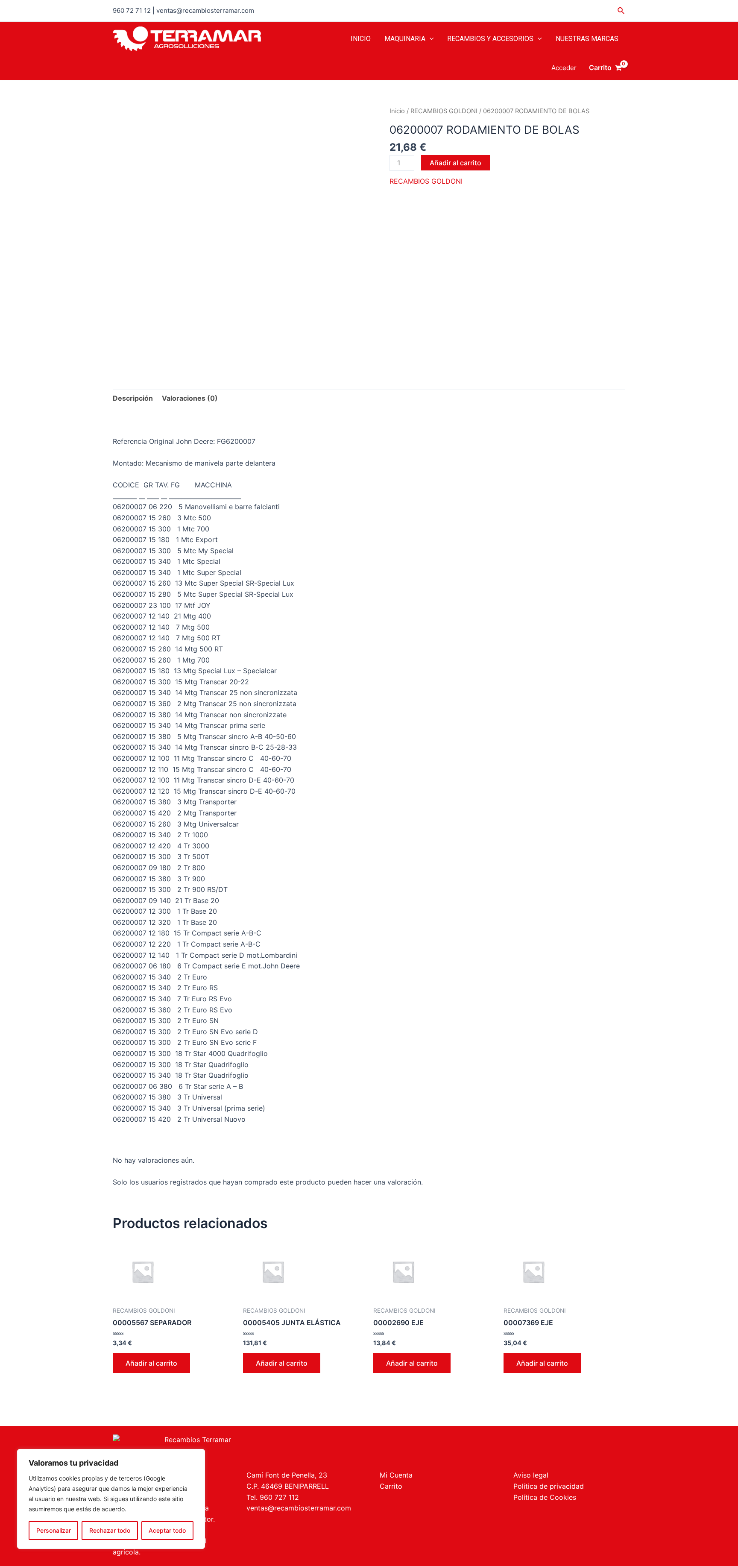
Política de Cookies (544, 1497)
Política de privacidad (548, 1486)
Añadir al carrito (455, 162)
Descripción (133, 398)
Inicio (397, 111)
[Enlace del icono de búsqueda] (621, 11)
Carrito (391, 1486)
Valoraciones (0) (190, 398)
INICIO (361, 39)
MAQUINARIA (404, 39)
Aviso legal (530, 1475)
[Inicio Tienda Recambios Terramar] (235, 1447)
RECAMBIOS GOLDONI (443, 111)
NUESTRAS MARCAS (587, 39)
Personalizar (53, 1530)
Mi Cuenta (396, 1475)
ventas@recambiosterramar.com (298, 1508)
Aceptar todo (167, 1530)
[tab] (133, 399)
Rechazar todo (109, 1530)
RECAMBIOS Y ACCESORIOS (490, 39)
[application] (429, 39)
